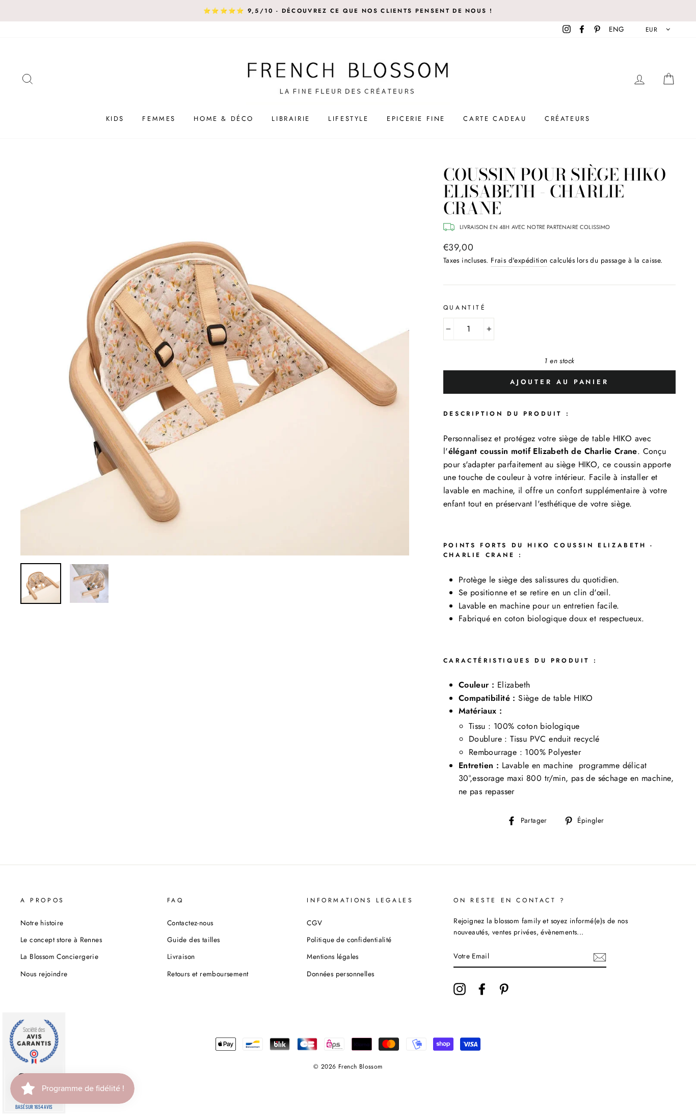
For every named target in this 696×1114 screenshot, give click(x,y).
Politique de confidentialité (349, 939)
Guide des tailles (193, 939)
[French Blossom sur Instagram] (459, 989)
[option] (348, 10)
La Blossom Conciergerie (59, 956)
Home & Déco (224, 118)
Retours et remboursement (208, 974)
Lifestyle (348, 118)
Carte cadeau (494, 118)
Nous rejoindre (44, 974)
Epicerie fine (416, 118)
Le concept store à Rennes (61, 939)
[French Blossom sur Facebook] (482, 989)
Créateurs (567, 118)
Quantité (465, 307)
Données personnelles (340, 974)
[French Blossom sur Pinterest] (504, 989)
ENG (616, 29)
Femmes (159, 118)
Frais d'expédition (519, 260)
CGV (314, 923)
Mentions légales (332, 956)
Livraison (181, 956)
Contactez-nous (190, 923)
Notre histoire (42, 923)
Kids (115, 118)
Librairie (291, 118)
